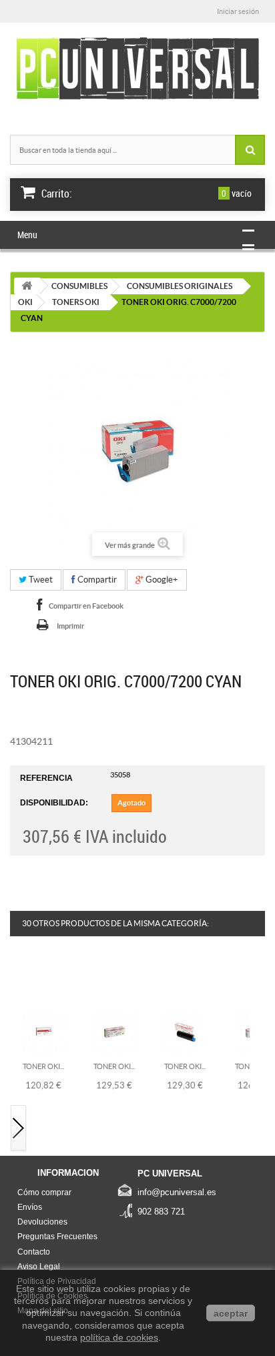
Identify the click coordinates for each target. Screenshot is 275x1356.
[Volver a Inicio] (26, 286)
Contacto (33, 1252)
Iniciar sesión (238, 11)
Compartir (96, 580)
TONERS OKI (75, 302)
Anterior (18, 981)
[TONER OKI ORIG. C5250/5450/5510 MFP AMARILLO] (114, 1031)
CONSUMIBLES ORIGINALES (179, 286)
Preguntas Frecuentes (57, 1236)
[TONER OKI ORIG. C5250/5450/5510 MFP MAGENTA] (185, 1031)
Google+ (161, 580)
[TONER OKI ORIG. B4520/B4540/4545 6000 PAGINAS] (44, 1031)
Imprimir (70, 626)
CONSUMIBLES (79, 286)
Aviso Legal (38, 1266)
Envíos (29, 1207)
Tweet (40, 580)
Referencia (46, 778)
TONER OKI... (43, 1066)
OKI (25, 302)
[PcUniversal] (137, 69)
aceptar (231, 1313)
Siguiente (18, 1128)
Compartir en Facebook (86, 606)
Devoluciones (42, 1222)
